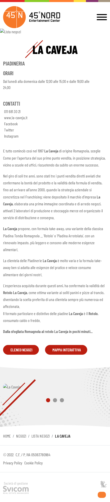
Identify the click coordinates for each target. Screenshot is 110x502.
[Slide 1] (55, 400)
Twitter (9, 129)
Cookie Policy (33, 462)
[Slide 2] (62, 400)
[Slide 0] (48, 400)
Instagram (11, 135)
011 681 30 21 (12, 111)
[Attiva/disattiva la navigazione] (101, 17)
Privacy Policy (12, 462)
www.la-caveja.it (15, 117)
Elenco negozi (21, 349)
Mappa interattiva (66, 349)
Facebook (11, 123)
